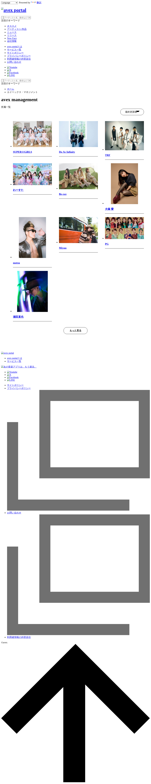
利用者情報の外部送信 (19, 59)
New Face (12, 38)
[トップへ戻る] (75, 781)
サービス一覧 (14, 49)
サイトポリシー (15, 52)
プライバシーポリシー (19, 56)
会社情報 (12, 41)
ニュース (12, 32)
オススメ (12, 26)
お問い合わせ (14, 62)
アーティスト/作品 (17, 29)
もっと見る (75, 330)
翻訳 (39, 2)
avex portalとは (14, 46)
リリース (12, 35)
